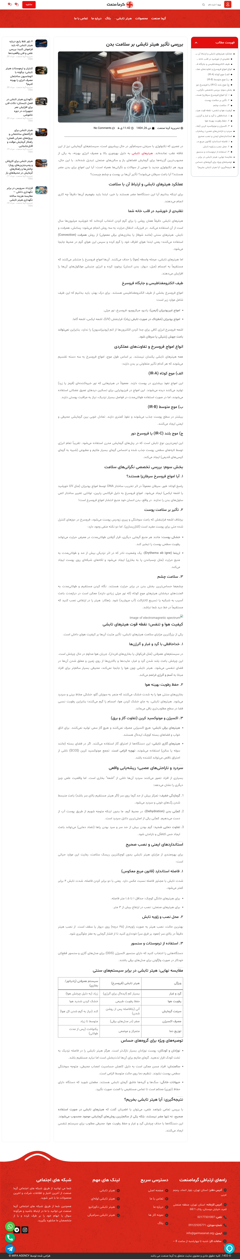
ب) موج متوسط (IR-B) (218, 79)
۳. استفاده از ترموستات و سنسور (212, 152)
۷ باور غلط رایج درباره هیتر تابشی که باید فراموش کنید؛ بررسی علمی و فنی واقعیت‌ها (20, 47)
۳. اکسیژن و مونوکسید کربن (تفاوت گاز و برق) (212, 126)
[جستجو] (204, 4)
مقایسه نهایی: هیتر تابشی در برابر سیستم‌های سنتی (213, 157)
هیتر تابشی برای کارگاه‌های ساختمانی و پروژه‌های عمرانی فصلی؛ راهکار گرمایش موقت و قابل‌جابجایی (20, 138)
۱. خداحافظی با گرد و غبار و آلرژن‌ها (212, 115)
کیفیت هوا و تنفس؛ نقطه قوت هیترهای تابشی (213, 110)
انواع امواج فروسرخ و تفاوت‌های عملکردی (213, 69)
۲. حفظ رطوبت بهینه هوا (217, 121)
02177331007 (206, 1217)
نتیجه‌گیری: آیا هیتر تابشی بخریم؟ (214, 167)
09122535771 (197, 1225)
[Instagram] (24, 1229)
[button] (196, 42)
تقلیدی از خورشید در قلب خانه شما (212, 59)
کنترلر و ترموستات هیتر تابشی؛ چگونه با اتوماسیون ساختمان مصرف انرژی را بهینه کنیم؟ (19, 76)
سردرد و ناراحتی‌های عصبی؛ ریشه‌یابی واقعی (213, 131)
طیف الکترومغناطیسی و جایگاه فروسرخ (212, 64)
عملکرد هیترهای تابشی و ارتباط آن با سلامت (213, 53)
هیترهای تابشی (143, 153)
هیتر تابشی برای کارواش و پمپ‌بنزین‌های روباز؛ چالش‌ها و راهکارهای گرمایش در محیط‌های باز (19, 167)
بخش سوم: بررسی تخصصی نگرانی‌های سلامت (213, 90)
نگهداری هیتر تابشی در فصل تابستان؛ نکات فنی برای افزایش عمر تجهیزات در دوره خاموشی (19, 107)
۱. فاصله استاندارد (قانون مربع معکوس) (212, 141)
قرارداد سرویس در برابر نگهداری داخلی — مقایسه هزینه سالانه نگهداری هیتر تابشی (20, 194)
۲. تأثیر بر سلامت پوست (217, 100)
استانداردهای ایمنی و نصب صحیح (215, 136)
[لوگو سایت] (120, 5)
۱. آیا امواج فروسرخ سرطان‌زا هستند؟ (212, 95)
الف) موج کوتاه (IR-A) (218, 74)
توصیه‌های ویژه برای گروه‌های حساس (213, 162)
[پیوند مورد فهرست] (146, 1190)
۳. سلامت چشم (221, 105)
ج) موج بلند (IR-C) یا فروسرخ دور (212, 85)
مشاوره (29, 4)
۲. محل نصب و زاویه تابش (216, 146)
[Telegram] (16, 1229)
